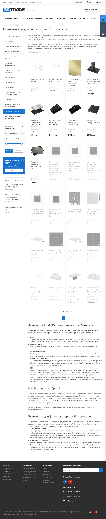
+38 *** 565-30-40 (92, 9)
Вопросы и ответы (29, 477)
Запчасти (6, 476)
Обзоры (46, 472)
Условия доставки (29, 472)
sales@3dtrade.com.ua (74, 496)
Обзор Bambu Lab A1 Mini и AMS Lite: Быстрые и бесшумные (14, 186)
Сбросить (18, 151)
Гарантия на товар (30, 475)
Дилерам (46, 475)
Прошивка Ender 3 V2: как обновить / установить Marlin (13, 210)
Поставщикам (48, 477)
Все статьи (19, 181)
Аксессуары (7, 479)
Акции (25, 480)
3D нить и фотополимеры (8, 473)
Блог (44, 469)
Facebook (65, 482)
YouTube (70, 482)
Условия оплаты (29, 469)
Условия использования (48, 481)
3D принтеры (8, 469)
